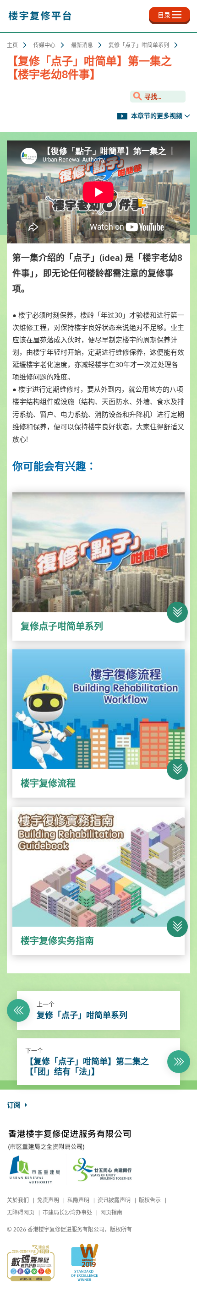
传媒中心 (44, 45)
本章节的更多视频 (155, 116)
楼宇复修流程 (48, 783)
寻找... (151, 96)
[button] (177, 612)
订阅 (14, 1105)
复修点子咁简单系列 (62, 627)
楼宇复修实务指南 (57, 941)
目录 (164, 15)
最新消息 (82, 45)
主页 (12, 45)
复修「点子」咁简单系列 (139, 45)
